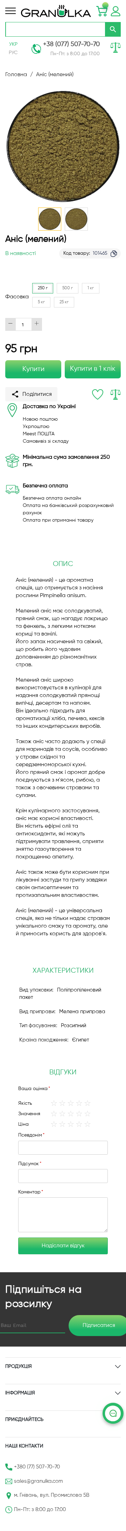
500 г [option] (67, 288)
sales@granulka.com (38, 1481)
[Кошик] (101, 11)
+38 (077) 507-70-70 (71, 44)
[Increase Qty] (36, 324)
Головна (16, 75)
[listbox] (76, 297)
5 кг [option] (41, 302)
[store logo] (56, 11)
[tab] (62, 1072)
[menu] (10, 11)
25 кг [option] (64, 302)
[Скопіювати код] (113, 253)
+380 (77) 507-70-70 (37, 1467)
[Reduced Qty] (10, 324)
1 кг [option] (91, 288)
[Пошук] (113, 29)
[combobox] (55, 29)
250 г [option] (43, 288)
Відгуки (63, 1072)
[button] (76, 219)
